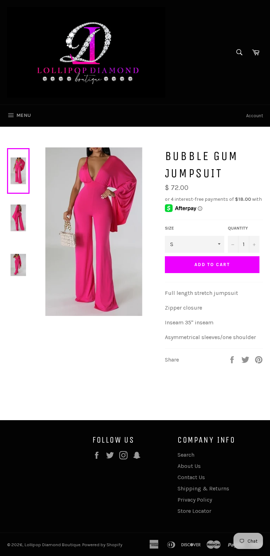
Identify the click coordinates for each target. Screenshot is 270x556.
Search (186, 454)
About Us (189, 466)
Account (254, 115)
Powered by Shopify (102, 544)
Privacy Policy (195, 499)
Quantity (238, 228)
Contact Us (191, 477)
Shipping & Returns (203, 488)
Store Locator (194, 511)
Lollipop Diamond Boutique (53, 544)
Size (169, 228)
